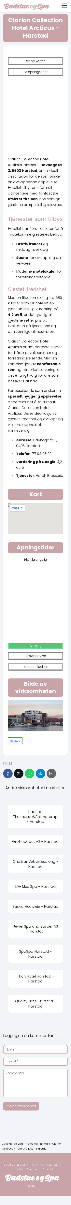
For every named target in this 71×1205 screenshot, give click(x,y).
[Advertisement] (35, 114)
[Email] (51, 773)
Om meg (33, 1169)
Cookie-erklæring (16, 1165)
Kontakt (47, 1169)
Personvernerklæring (46, 1165)
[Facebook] (8, 773)
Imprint (19, 1169)
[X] (18, 773)
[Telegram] (40, 773)
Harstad (15, 741)
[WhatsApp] (29, 773)
